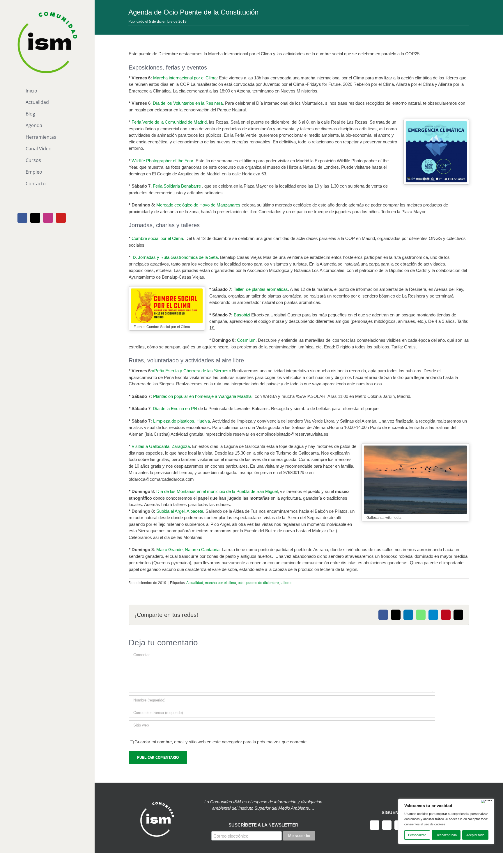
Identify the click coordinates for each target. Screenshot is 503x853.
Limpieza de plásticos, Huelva (181, 421)
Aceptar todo (475, 835)
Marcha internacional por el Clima (185, 77)
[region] (446, 821)
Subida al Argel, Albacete (179, 511)
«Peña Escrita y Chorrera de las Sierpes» (191, 370)
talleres (286, 583)
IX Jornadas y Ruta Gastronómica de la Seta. (176, 257)
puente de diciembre (262, 583)
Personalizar (417, 835)
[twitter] (387, 825)
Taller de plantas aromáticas (261, 289)
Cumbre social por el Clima (157, 238)
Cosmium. (247, 340)
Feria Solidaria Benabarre (177, 186)
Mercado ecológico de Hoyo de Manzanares (199, 204)
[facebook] (374, 825)
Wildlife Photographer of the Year (162, 160)
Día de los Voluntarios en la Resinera (188, 103)
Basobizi (242, 314)
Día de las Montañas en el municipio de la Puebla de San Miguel (217, 491)
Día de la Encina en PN (175, 408)
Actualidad (194, 583)
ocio (241, 583)
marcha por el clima (220, 583)
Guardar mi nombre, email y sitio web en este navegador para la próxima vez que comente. (221, 741)
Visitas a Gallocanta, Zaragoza (161, 446)
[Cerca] (486, 801)
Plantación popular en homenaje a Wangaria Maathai (202, 396)
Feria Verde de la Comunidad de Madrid (169, 122)
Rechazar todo (446, 835)
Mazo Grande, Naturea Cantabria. (188, 549)
